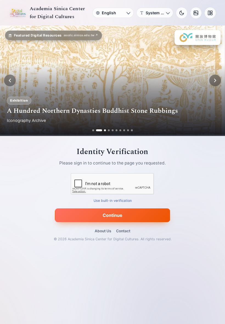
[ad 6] (116, 130)
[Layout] (210, 13)
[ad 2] (97, 130)
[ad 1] (93, 130)
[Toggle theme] (181, 13)
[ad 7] (120, 130)
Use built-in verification (113, 201)
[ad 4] (109, 130)
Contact (123, 231)
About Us (103, 231)
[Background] (196, 13)
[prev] (10, 80)
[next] (215, 80)
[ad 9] (128, 130)
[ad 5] (113, 130)
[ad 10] (132, 130)
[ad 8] (124, 130)
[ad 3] (103, 130)
